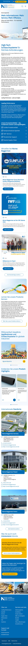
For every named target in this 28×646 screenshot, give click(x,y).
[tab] (10, 404)
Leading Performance (6, 609)
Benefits (17, 617)
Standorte (3, 621)
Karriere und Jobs (20, 607)
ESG (2, 619)
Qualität (3, 611)
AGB (9, 640)
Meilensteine (4, 617)
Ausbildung (18, 611)
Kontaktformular (19, 623)
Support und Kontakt (5, 629)
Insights (17, 619)
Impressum (4, 640)
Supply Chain (4, 615)
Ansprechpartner (5, 632)
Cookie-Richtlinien (17, 643)
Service (3, 613)
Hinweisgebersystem (6, 643)
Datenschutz (14, 640)
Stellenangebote (19, 609)
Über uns (4, 607)
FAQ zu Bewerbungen (20, 621)
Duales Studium (19, 613)
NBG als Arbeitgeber (20, 615)
